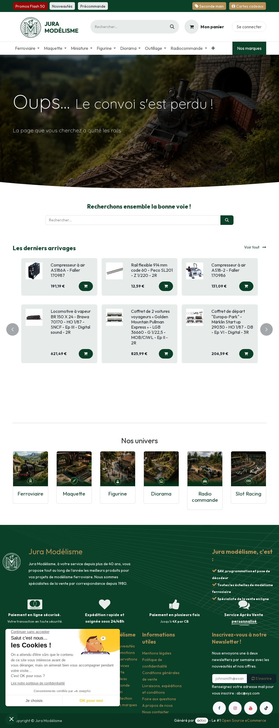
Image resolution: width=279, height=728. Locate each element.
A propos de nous (157, 705)
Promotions (124, 652)
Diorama (161, 493)
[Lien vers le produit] (30, 468)
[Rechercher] (172, 26)
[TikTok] (266, 708)
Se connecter (249, 26)
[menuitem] (27, 48)
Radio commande (205, 496)
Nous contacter (155, 711)
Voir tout (252, 247)
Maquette (74, 493)
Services (121, 665)
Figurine (117, 493)
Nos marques (249, 48)
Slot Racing (248, 493)
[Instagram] (235, 708)
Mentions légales (156, 653)
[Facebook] (219, 708)
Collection (123, 698)
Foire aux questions (159, 698)
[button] (86, 297)
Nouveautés (124, 646)
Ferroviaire (30, 493)
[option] (139, 328)
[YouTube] (250, 708)
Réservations (125, 659)
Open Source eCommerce (244, 720)
